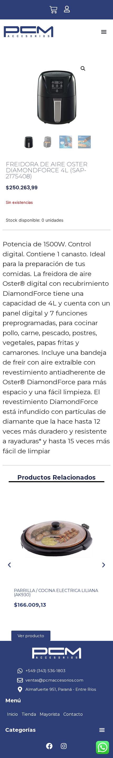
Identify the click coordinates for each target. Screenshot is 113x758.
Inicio (12, 714)
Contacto (73, 714)
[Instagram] (63, 746)
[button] (103, 31)
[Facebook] (49, 746)
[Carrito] (53, 10)
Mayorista (50, 714)
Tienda (29, 714)
